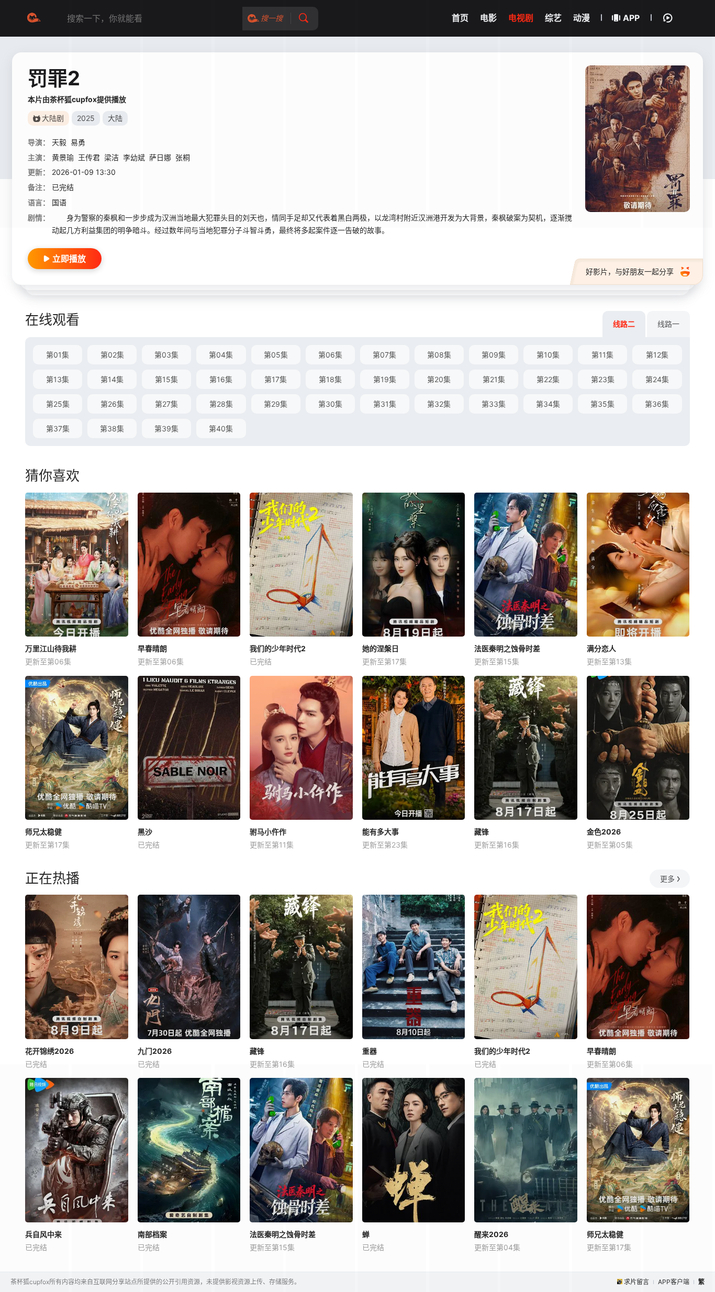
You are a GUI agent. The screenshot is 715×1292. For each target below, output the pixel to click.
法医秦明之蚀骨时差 (507, 648)
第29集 (275, 403)
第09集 (494, 354)
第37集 (58, 428)
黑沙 (145, 831)
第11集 (602, 354)
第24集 (657, 379)
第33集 (494, 403)
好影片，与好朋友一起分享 (630, 271)
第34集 (548, 403)
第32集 (439, 403)
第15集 (166, 379)
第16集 (220, 379)
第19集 (384, 379)
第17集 (275, 379)
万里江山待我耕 (50, 648)
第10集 (548, 354)
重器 (369, 1050)
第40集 (221, 428)
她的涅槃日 (380, 648)
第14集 (112, 379)
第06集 (330, 354)
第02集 (112, 354)
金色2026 (604, 831)
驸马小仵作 (268, 831)
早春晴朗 (152, 648)
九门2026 (155, 1050)
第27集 (166, 403)
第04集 (221, 354)
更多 (667, 878)
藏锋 (481, 831)
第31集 (384, 403)
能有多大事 (380, 831)
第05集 (276, 354)
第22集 (548, 379)
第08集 (439, 354)
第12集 (657, 354)
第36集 (657, 403)
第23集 (603, 379)
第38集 (112, 428)
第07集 (384, 354)
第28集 (221, 403)
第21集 (494, 379)
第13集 (57, 379)
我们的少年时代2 (278, 648)
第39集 (166, 428)
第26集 (112, 403)
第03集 (166, 354)
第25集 (58, 403)
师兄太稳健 (43, 831)
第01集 (57, 354)
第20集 (439, 379)
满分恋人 (601, 648)
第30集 (330, 403)
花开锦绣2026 (49, 1050)
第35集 (602, 403)
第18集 (330, 379)
